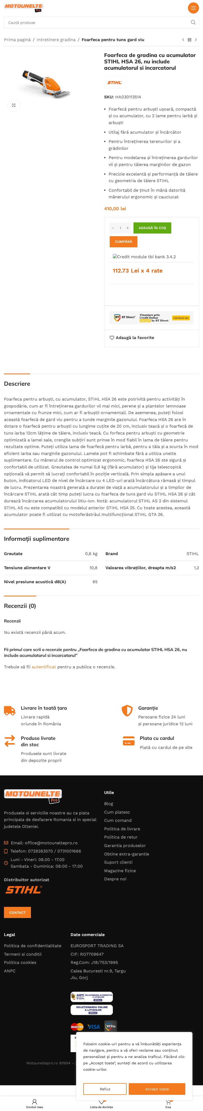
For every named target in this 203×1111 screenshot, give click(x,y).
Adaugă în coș (152, 228)
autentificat (44, 666)
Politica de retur (121, 837)
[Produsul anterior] (183, 40)
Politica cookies (20, 962)
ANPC (10, 970)
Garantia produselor (125, 845)
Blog (108, 803)
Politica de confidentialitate (32, 945)
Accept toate (157, 1089)
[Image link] (33, 796)
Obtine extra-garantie (126, 854)
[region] (134, 1066)
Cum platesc (117, 812)
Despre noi (115, 878)
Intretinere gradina (56, 39)
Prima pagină (17, 39)
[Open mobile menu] (193, 8)
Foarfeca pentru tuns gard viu (113, 39)
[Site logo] (24, 7)
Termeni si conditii (22, 954)
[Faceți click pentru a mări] (14, 105)
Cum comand (118, 820)
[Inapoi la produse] (189, 40)
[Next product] (196, 40)
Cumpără (123, 242)
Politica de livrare (122, 828)
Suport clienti (118, 862)
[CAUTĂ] (193, 22)
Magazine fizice (120, 870)
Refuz (105, 1089)
